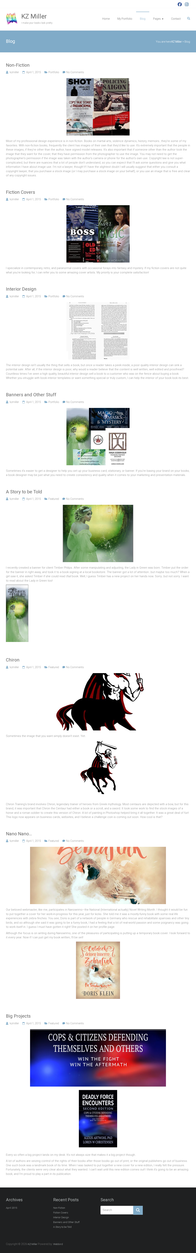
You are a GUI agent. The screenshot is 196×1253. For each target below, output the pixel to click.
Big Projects (18, 1016)
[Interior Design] (98, 304)
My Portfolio (124, 18)
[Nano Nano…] (98, 849)
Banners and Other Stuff (31, 394)
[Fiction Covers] (98, 207)
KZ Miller (34, 16)
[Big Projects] (98, 1031)
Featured (53, 498)
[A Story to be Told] (98, 507)
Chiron (13, 660)
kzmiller (14, 72)
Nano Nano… (19, 833)
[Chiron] (98, 675)
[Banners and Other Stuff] (98, 410)
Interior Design (21, 289)
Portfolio (53, 72)
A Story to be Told (24, 491)
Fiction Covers (20, 192)
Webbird (58, 1244)
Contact (176, 18)
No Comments (75, 72)
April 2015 (11, 1207)
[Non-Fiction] (98, 80)
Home (106, 18)
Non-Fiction (18, 65)
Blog (142, 18)
